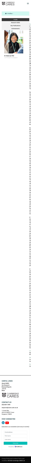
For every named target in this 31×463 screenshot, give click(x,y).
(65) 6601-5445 (6, 404)
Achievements (15, 28)
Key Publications (15, 25)
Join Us (4, 388)
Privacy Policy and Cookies (10, 458)
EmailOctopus (19, 446)
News (3, 390)
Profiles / (10, 13)
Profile (15, 19)
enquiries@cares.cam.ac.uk (10, 407)
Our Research (5, 385)
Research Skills (15, 22)
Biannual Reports (6, 387)
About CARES (5, 383)
